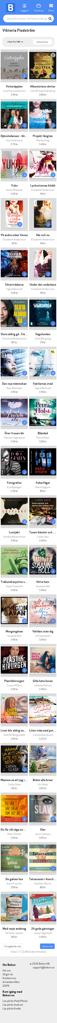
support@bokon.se (43, 967)
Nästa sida (47, 946)
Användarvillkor (11, 981)
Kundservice (9, 978)
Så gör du (8, 974)
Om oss (7, 970)
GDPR (6, 985)
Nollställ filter (42, 41)
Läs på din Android (13, 1004)
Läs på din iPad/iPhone (15, 1000)
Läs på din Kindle (12, 1008)
